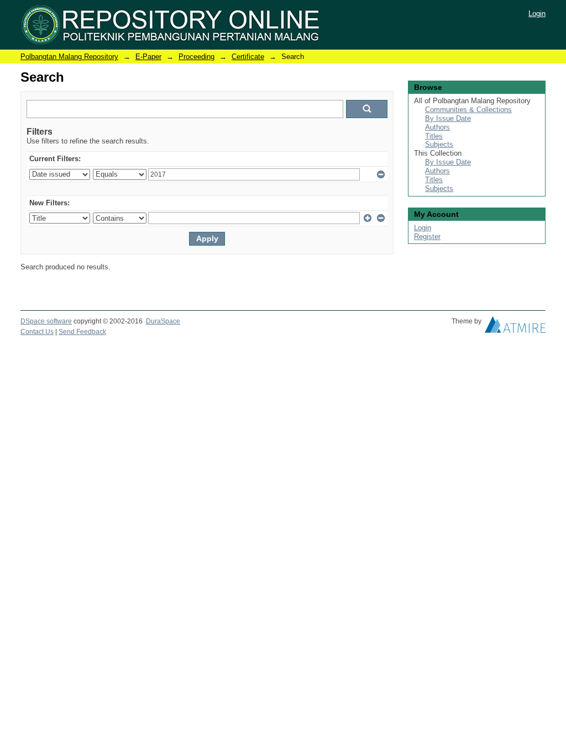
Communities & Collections (468, 109)
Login (537, 13)
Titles (434, 136)
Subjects (439, 144)
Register (427, 236)
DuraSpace (163, 321)
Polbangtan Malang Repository (69, 56)
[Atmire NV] (515, 327)
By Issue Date (448, 118)
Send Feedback (82, 332)
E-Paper (148, 56)
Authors (437, 127)
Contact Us (37, 332)
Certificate (248, 56)
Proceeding (196, 56)
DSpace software (46, 321)
